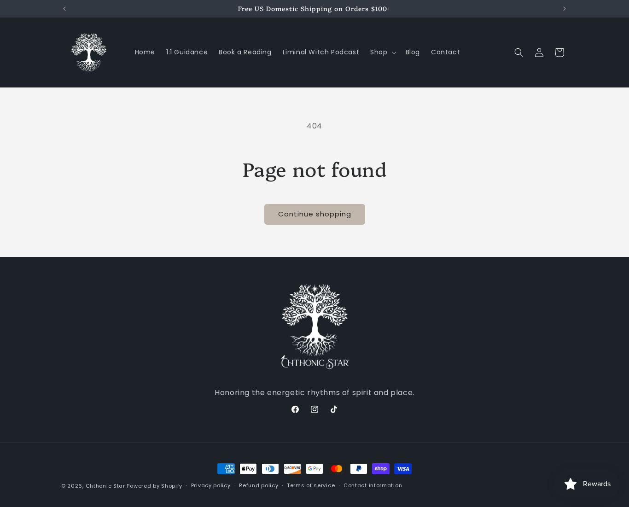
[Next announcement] (564, 8)
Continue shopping (314, 214)
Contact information (373, 485)
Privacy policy (211, 485)
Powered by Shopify (154, 486)
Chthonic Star (105, 486)
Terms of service (311, 485)
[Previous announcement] (64, 8)
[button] (382, 52)
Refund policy (258, 485)
